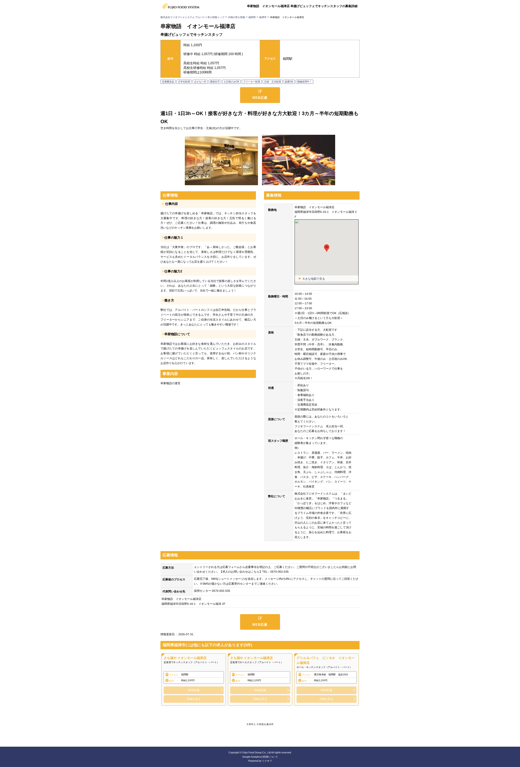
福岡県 (252, 17)
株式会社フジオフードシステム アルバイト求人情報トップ (192, 17)
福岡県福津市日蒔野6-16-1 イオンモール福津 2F (193, 603)
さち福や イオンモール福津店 (185, 658)
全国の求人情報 (236, 17)
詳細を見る (194, 699)
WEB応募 (193, 690)
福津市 (262, 17)
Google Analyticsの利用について (260, 756)
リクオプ (267, 760)
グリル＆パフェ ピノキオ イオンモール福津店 (325, 660)
